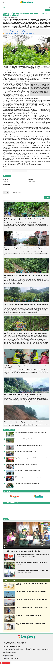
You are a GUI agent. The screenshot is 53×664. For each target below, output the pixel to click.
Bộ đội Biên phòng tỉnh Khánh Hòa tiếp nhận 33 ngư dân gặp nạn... (29, 477)
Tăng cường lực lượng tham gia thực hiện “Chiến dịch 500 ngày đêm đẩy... (31, 458)
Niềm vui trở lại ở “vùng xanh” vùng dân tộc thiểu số (16, 31)
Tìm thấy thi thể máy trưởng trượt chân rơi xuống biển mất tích (28, 445)
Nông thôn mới (15, 171)
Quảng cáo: (8, 655)
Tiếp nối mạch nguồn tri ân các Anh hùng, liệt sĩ (25, 451)
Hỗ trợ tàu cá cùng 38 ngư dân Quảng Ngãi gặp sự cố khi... (27, 470)
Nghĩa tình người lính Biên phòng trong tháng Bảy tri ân (26, 483)
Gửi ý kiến (47, 197)
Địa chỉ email (30, 179)
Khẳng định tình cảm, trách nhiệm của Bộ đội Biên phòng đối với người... (30, 432)
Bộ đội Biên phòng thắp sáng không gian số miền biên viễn (22, 551)
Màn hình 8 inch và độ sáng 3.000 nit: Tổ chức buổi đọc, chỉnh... (31, 607)
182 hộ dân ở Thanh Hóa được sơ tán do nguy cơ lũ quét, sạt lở (23, 394)
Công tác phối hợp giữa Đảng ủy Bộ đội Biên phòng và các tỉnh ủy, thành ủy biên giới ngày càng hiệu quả (32, 555)
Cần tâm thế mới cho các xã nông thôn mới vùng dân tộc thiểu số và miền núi (25, 14)
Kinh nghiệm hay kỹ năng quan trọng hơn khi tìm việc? (29, 615)
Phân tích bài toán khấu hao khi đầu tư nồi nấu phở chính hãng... (31, 599)
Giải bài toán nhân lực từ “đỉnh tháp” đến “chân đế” (25, 464)
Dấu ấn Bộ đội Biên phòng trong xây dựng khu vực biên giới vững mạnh (25, 333)
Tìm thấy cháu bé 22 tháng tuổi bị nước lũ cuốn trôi (26, 439)
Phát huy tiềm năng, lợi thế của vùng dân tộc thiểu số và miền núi (19, 33)
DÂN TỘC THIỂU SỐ (7, 171)
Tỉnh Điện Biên (23, 171)
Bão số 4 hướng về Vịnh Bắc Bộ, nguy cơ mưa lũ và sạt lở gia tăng (24, 422)
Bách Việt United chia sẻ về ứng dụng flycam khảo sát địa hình (31, 591)
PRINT (48, 10)
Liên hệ (4, 656)
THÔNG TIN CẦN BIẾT (9, 580)
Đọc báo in (7, 491)
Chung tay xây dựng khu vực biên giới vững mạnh (15, 30)
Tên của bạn (5, 179)
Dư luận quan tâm (9, 429)
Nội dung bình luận (7, 184)
